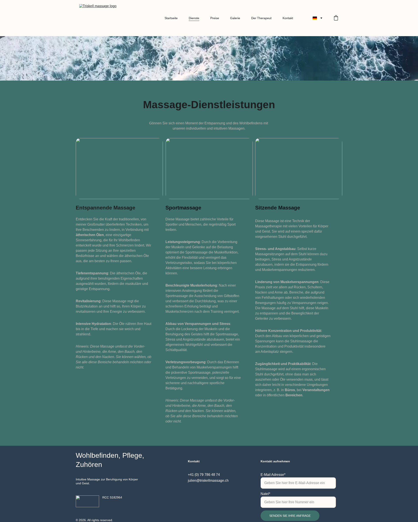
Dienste (194, 18)
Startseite (171, 18)
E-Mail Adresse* (273, 474)
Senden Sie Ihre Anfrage (290, 515)
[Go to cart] (336, 18)
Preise (214, 18)
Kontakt (288, 18)
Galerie (235, 18)
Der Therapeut (261, 18)
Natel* (265, 494)
